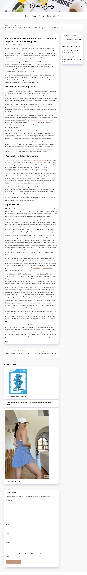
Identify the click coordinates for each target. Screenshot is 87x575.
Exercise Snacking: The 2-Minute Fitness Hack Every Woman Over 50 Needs (71, 59)
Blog (60, 16)
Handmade (51, 16)
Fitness (41, 16)
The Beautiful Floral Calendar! (16, 396)
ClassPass (13, 216)
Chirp (32, 122)
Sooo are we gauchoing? (69, 35)
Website (8, 542)
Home (27, 16)
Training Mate (25, 149)
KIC (52, 214)
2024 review (10, 160)
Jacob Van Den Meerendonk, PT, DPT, (41, 120)
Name (8, 524)
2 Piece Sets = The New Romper (71, 46)
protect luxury (42, 6)
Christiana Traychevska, (28, 178)
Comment (9, 500)
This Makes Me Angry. (14, 482)
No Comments (24, 45)
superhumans (47, 268)
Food (34, 16)
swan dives (36, 268)
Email (8, 533)
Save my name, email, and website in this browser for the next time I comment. (29, 555)
